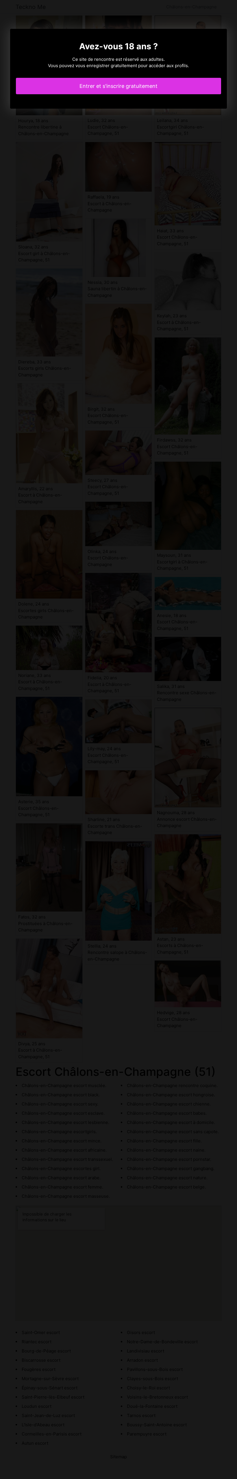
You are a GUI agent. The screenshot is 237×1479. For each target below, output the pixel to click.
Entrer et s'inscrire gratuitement (118, 86)
